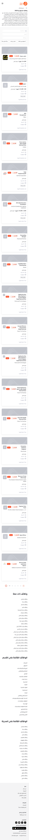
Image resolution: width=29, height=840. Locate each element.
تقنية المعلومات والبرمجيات (21, 706)
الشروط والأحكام (15, 835)
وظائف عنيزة (24, 757)
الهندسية (25, 704)
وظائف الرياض (24, 599)
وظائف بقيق (24, 773)
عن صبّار (24, 789)
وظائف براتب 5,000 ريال (22, 626)
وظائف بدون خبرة (23, 621)
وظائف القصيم (24, 737)
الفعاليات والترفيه (23, 676)
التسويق (25, 666)
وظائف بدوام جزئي (23, 618)
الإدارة (26, 693)
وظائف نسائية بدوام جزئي (21, 643)
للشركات (24, 805)
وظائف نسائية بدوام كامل (21, 640)
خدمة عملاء (24, 679)
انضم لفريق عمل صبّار (22, 793)
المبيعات (25, 663)
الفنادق (25, 674)
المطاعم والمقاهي (23, 671)
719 (9, 586)
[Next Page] (6, 586)
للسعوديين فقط (22, 41)
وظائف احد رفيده (23, 748)
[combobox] (13, 31)
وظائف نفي (24, 759)
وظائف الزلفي (24, 776)
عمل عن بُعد (13, 41)
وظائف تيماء (24, 754)
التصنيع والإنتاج (23, 712)
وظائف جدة (24, 602)
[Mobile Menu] (2, 4)
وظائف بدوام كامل (23, 615)
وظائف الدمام (24, 605)
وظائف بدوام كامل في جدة (21, 635)
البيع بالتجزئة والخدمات (22, 668)
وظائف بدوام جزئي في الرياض (20, 637)
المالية (25, 685)
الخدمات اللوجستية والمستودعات (19, 698)
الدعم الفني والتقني (22, 696)
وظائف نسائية (24, 624)
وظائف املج (24, 778)
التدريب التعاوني (22, 795)
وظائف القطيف (23, 751)
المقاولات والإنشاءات (22, 701)
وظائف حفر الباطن (23, 746)
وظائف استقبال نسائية (22, 645)
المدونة (24, 791)
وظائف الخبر (24, 607)
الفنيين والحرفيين (23, 715)
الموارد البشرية (24, 687)
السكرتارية (24, 690)
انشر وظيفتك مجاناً (22, 807)
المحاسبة (25, 682)
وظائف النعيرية (23, 762)
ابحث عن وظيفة (23, 815)
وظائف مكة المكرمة (22, 610)
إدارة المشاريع (24, 709)
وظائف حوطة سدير (23, 765)
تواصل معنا (24, 797)
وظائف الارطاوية (23, 767)
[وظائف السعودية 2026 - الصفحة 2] (6, 586)
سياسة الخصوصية (22, 835)
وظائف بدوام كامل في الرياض (20, 632)
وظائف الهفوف (24, 740)
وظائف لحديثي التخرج (22, 629)
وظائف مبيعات (24, 613)
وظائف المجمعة (23, 743)
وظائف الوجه (24, 770)
